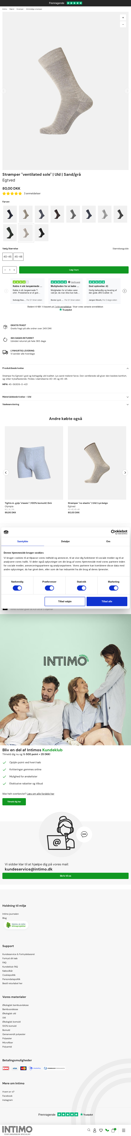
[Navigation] (124, 1130)
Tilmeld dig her (14, 801)
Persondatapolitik (11, 979)
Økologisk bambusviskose (15, 1005)
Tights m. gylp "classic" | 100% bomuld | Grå (28, 503)
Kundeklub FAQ (10, 966)
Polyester (7, 1038)
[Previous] (6, 472)
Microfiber (7, 1042)
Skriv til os (65, 875)
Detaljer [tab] (65, 541)
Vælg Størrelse (10, 248)
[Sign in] (95, 1130)
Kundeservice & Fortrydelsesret (18, 954)
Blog (4, 918)
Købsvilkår (7, 970)
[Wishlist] (101, 1130)
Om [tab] (108, 541)
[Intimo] (17, 1130)
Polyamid (7, 1046)
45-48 (18, 256)
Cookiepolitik (8, 975)
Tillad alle (107, 601)
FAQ (4, 962)
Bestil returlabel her (12, 983)
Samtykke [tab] (22, 541)
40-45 (8, 256)
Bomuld (6, 1030)
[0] (113, 1130)
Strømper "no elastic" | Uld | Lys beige (88, 503)
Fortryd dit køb (10, 958)
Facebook (7, 1095)
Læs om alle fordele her (40, 793)
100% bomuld (9, 1025)
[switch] (49, 588)
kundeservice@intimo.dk (29, 869)
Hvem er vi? (8, 1091)
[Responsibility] (107, 1130)
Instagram (7, 1100)
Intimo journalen (10, 913)
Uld (4, 1017)
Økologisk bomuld (11, 1021)
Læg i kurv (74, 270)
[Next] (125, 472)
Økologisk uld (9, 1013)
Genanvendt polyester (13, 1034)
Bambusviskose (10, 1009)
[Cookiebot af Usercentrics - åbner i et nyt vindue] (113, 532)
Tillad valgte (65, 601)
